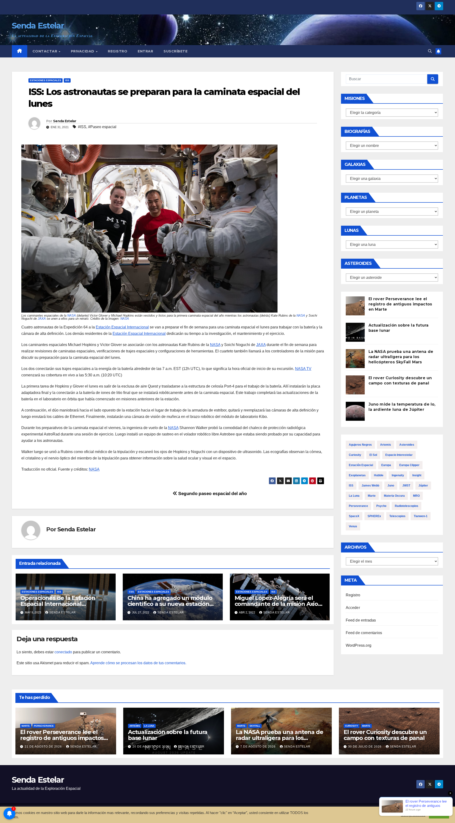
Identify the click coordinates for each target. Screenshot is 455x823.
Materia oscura (394, 495)
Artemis (385, 444)
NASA (71, 315)
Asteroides (406, 444)
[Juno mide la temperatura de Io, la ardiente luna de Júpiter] (355, 411)
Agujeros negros (360, 444)
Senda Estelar (38, 26)
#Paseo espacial (102, 127)
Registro (117, 51)
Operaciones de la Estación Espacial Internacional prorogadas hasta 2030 (57, 603)
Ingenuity (398, 475)
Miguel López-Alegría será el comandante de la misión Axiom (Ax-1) (279, 603)
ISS (67, 80)
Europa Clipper (409, 465)
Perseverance (358, 506)
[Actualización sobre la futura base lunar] (355, 332)
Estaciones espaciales (45, 80)
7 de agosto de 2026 (258, 746)
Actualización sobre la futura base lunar (167, 735)
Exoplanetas (357, 475)
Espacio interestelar (399, 455)
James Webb (370, 485)
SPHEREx (374, 516)
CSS (131, 591)
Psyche (381, 506)
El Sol (373, 455)
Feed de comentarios (364, 633)
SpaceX (354, 516)
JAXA (42, 318)
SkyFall (255, 726)
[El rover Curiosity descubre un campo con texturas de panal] (355, 384)
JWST (406, 485)
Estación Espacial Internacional (122, 327)
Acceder (353, 608)
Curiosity (355, 455)
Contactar (45, 51)
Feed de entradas (361, 620)
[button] (430, 51)
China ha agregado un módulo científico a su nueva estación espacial (169, 603)
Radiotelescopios (406, 506)
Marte (372, 495)
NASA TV (303, 369)
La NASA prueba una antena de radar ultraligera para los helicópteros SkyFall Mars (401, 356)
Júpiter (423, 485)
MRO (416, 495)
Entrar (145, 51)
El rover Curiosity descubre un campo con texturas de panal (385, 735)
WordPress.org (359, 645)
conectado (63, 652)
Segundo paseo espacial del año (212, 493)
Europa (386, 465)
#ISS (82, 127)
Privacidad (83, 51)
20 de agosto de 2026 (151, 746)
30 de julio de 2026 (365, 746)
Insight (416, 475)
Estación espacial (361, 465)
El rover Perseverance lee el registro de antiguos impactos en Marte (400, 304)
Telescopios (397, 516)
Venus (353, 526)
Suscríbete (175, 51)
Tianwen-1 (421, 516)
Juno (390, 485)
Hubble (378, 475)
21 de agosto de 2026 (44, 746)
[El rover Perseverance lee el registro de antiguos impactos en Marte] (355, 305)
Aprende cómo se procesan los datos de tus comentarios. (138, 663)
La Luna (354, 495)
